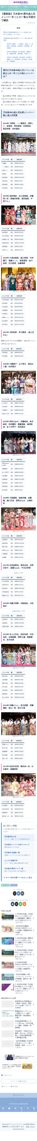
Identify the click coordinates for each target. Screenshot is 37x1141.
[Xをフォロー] (16, 904)
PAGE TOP (19, 1095)
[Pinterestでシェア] (6, 765)
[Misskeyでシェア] (31, 754)
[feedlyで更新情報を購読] (20, 904)
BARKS (16, 572)
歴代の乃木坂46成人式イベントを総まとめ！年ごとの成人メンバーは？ (17, 33)
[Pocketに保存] (22, 759)
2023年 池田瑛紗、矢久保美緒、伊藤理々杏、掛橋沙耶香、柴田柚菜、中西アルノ (19, 52)
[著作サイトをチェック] (12, 904)
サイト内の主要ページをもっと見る (19, 877)
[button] (22, 893)
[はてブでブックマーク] (18, 893)
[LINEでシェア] (31, 759)
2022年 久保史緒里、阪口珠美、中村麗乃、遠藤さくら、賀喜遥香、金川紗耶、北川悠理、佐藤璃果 (20, 59)
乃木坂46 (14, 885)
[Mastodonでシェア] (14, 754)
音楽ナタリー (16, 291)
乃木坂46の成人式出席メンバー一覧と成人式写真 (17, 39)
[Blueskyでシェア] (22, 754)
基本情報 (5, 885)
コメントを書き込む (18, 1081)
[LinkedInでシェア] (14, 765)
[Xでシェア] (14, 893)
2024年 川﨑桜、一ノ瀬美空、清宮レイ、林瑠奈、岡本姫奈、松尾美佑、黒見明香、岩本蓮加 (20, 46)
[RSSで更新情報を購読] (24, 904)
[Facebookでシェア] (6, 759)
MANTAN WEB (16, 611)
